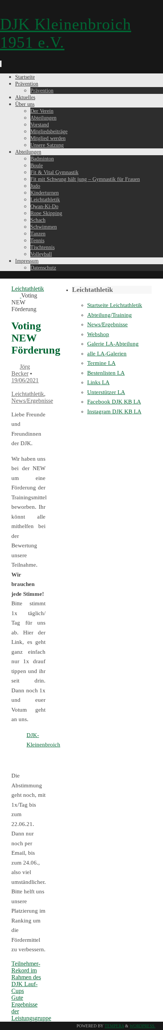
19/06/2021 (25, 380)
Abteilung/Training (109, 315)
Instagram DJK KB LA (114, 411)
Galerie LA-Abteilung (113, 344)
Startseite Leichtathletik (114, 305)
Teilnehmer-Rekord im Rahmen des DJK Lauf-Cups (26, 977)
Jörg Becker (20, 370)
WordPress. (142, 1026)
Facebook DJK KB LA (114, 402)
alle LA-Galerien (107, 354)
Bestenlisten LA (106, 373)
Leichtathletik (27, 394)
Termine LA (101, 363)
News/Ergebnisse (32, 400)
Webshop (98, 334)
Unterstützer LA (106, 392)
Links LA (98, 382)
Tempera (114, 1026)
